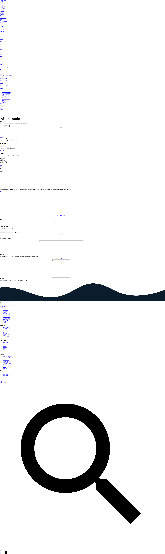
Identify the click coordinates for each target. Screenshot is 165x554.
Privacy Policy (29, 378)
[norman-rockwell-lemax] (61, 253)
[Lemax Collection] (7, 305)
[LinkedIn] (5, 126)
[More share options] (9, 126)
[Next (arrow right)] (1, 550)
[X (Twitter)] (1, 126)
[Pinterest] (3, 126)
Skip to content (3, 0)
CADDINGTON (10, 123)
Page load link (3, 381)
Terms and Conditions (38, 378)
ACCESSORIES (17, 123)
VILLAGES (4, 123)
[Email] (7, 126)
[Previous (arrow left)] (0, 550)
